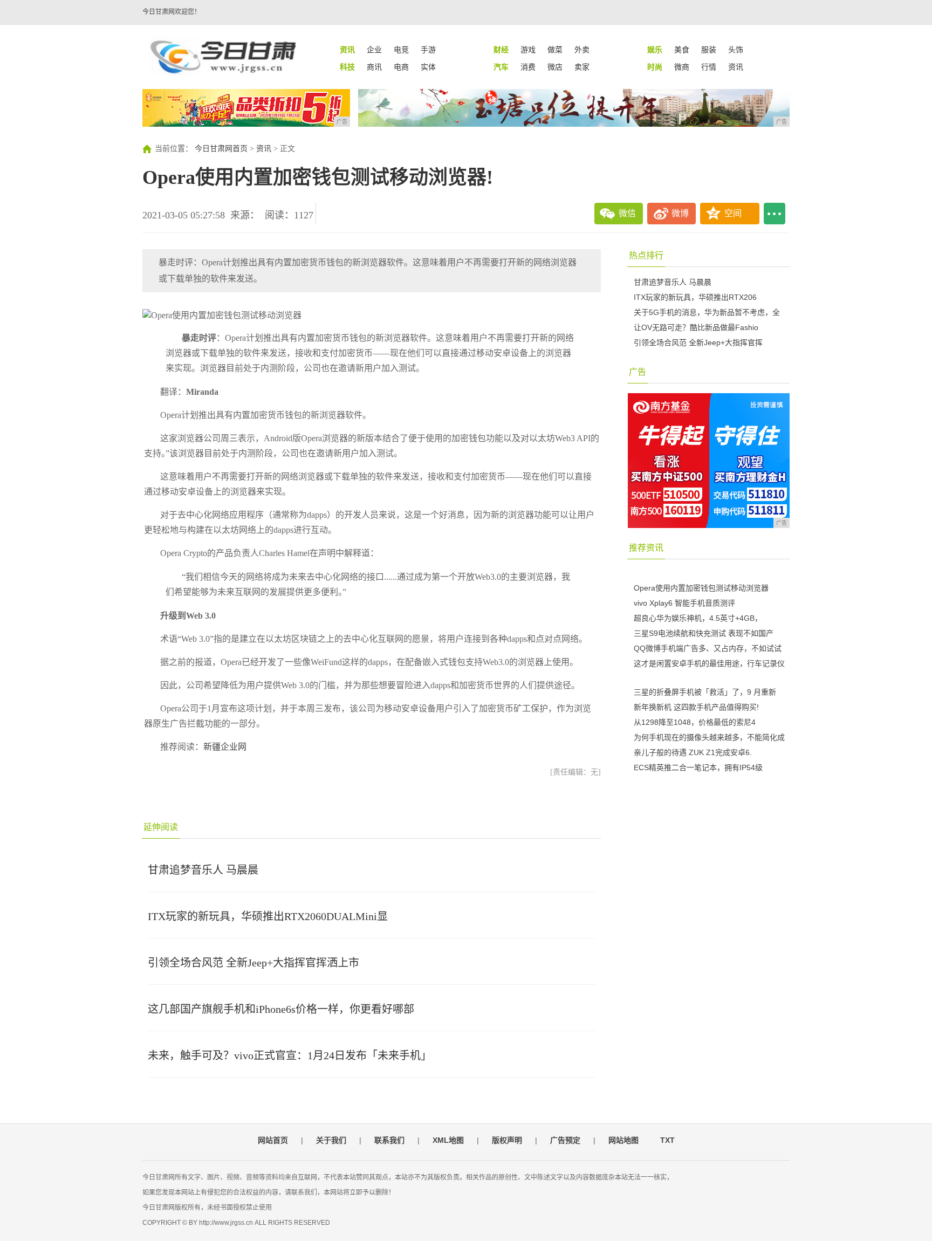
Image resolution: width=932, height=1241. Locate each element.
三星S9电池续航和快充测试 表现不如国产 (703, 633)
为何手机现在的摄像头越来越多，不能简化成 (709, 737)
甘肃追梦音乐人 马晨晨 (203, 870)
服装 (708, 49)
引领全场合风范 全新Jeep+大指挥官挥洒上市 (253, 963)
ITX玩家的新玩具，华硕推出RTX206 (695, 297)
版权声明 (507, 1140)
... (774, 213)
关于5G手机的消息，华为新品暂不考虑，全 (707, 312)
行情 (708, 67)
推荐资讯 (646, 547)
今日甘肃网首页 (221, 149)
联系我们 (389, 1140)
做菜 (555, 49)
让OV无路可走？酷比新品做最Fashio (696, 327)
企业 (374, 49)
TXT (667, 1140)
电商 (401, 67)
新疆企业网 (224, 746)
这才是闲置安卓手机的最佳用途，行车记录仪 (709, 663)
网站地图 (623, 1140)
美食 (681, 49)
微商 (681, 67)
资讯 (735, 67)
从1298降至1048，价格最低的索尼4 (695, 722)
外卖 (582, 49)
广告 (637, 371)
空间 (733, 213)
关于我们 (331, 1140)
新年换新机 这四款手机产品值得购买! (696, 707)
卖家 (582, 67)
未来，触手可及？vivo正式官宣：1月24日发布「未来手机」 (289, 1055)
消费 (528, 67)
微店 (555, 67)
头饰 (735, 49)
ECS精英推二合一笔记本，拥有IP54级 (698, 767)
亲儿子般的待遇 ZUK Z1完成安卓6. (693, 752)
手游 (428, 49)
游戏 (528, 49)
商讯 (374, 67)
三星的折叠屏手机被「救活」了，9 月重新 (705, 692)
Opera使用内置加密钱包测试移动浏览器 (701, 588)
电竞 (401, 49)
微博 (680, 213)
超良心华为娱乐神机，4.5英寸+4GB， (698, 618)
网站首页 (273, 1140)
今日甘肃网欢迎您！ (171, 12)
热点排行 (646, 255)
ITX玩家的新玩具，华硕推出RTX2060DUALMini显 (268, 916)
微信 (627, 213)
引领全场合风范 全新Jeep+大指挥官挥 (698, 342)
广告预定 (565, 1140)
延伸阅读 (160, 827)
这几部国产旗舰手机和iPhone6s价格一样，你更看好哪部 (281, 1009)
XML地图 (448, 1140)
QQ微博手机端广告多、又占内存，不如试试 (708, 648)
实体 (428, 67)
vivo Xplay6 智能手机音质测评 (684, 603)
